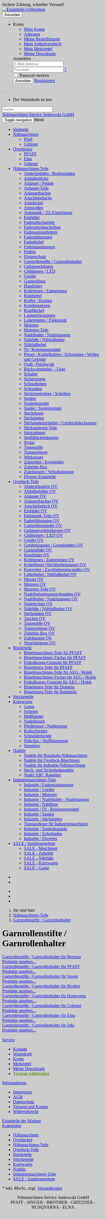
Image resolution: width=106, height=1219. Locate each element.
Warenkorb (22, 1054)
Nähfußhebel (35, 344)
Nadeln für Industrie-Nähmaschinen (54, 765)
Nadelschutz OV (38, 603)
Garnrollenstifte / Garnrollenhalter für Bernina (41, 956)
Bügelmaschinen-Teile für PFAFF (53, 652)
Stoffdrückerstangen (41, 437)
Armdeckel (33, 202)
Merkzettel (22, 1063)
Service (8, 1040)
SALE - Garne (36, 868)
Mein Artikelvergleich (42, 44)
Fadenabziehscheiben (42, 227)
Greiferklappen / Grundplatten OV (53, 545)
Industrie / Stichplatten (43, 819)
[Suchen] (56, 110)
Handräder (33, 286)
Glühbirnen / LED (39, 271)
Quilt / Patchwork (39, 364)
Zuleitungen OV (38, 638)
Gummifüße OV (38, 550)
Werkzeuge (33, 457)
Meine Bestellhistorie (42, 39)
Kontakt (20, 1049)
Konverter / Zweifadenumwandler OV (57, 569)
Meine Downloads (29, 1068)
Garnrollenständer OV (43, 525)
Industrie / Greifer (39, 789)
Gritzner (31, 144)
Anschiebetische (38, 198)
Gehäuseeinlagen (38, 266)
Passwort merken (33, 75)
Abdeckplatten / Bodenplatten (49, 173)
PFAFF (30, 154)
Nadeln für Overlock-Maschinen (52, 760)
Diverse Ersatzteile (40, 476)
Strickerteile (23, 696)
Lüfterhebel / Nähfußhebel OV (50, 574)
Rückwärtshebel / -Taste (44, 369)
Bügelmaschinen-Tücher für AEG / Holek (60, 677)
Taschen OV (35, 618)
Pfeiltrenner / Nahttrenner (45, 726)
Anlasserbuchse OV (41, 501)
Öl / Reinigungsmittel (42, 349)
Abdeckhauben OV (41, 486)
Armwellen (33, 207)
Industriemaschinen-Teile (34, 780)
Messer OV (34, 579)
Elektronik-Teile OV (41, 515)
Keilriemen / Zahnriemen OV (49, 559)
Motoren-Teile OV (40, 589)
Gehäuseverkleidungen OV (47, 530)
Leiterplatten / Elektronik (45, 320)
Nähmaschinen (26, 134)
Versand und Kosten (30, 1106)
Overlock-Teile (26, 481)
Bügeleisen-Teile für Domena (49, 687)
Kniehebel (33, 295)
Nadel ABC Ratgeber (42, 775)
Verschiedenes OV (40, 643)
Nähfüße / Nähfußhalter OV (48, 608)
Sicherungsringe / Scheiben (47, 393)
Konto (18, 1059)
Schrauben (33, 388)
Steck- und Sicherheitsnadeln (49, 770)
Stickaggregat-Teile (40, 427)
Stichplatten (34, 418)
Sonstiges (32, 745)
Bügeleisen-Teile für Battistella (50, 692)
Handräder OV (37, 555)
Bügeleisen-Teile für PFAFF (48, 667)
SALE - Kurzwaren (41, 863)
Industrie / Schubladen (43, 833)
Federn (30, 251)
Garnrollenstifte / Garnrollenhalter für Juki (38, 1025)
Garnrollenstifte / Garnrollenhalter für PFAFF (41, 966)
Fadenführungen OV (42, 520)
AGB (18, 1097)
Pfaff (28, 139)
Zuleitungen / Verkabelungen (49, 471)
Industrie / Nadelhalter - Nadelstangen (56, 799)
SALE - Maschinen (40, 848)
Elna (28, 158)
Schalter (31, 374)
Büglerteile (22, 647)
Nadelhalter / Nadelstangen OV (51, 599)
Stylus (29, 442)
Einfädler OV (35, 511)
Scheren (31, 711)
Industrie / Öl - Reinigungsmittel (51, 809)
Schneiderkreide (38, 736)
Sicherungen (34, 379)
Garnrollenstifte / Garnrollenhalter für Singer (40, 976)
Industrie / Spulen (39, 814)
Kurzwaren (22, 701)
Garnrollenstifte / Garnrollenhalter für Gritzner (41, 1005)
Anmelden (12, 15)
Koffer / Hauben (38, 300)
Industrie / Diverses (40, 838)
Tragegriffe (33, 447)
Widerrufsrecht (25, 1111)
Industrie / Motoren (40, 794)
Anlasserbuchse (37, 193)
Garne (29, 706)
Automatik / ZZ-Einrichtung (48, 212)
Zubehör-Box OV (39, 633)
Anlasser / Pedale (39, 183)
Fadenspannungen (39, 247)
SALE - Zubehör (38, 853)
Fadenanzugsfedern (40, 232)
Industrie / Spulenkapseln (45, 828)
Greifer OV (34, 540)
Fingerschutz (35, 256)
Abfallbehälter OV (40, 491)
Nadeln (19, 750)
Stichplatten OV (38, 613)
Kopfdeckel (34, 310)
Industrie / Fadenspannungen (48, 784)
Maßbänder (33, 716)
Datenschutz (23, 1101)
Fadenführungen (38, 237)
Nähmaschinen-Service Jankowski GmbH (38, 114)
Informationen (14, 1082)
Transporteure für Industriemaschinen (56, 824)
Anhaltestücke (36, 178)
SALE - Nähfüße (39, 858)
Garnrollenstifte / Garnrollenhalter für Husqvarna (44, 996)
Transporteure (36, 452)
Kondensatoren (37, 305)
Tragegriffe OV (37, 623)
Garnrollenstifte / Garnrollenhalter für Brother (41, 986)
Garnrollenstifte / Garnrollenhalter (53, 261)
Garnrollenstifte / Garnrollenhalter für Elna (38, 1015)
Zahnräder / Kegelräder (44, 462)
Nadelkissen (34, 721)
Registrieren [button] (44, 80)
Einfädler (32, 217)
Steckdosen (33, 413)
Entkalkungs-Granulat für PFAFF (53, 662)
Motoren (31, 325)
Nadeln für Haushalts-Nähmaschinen (55, 755)
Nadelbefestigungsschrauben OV (52, 594)
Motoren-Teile (36, 330)
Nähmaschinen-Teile (30, 168)
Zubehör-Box (35, 467)
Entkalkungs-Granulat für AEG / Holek (58, 682)
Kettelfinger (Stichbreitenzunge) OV (55, 564)
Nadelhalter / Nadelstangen (47, 335)
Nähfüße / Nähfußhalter (44, 339)
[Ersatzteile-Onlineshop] (23, 9)
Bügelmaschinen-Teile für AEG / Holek (58, 672)
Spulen (30, 398)
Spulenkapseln (36, 403)
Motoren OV (35, 584)
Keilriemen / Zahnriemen (45, 291)
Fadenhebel (34, 242)
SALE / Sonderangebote (34, 843)
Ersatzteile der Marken (21, 1120)
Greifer (30, 276)
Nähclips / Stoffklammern (46, 740)
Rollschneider (36, 731)
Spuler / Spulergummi (42, 408)
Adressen (32, 34)
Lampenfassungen (39, 315)
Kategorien (11, 1125)
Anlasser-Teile (36, 188)
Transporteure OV (39, 628)
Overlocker (22, 149)
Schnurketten (35, 383)
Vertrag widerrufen (31, 1073)
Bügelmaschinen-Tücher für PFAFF (55, 657)
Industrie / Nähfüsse (41, 804)
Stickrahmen (34, 432)
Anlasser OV (35, 496)
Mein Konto (34, 29)
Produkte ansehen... (19, 961)
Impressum (22, 1092)
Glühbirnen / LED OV (43, 535)
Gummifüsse (35, 281)
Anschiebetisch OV (41, 506)
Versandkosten (49, 1188)
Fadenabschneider (39, 222)
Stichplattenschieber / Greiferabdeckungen (60, 423)
